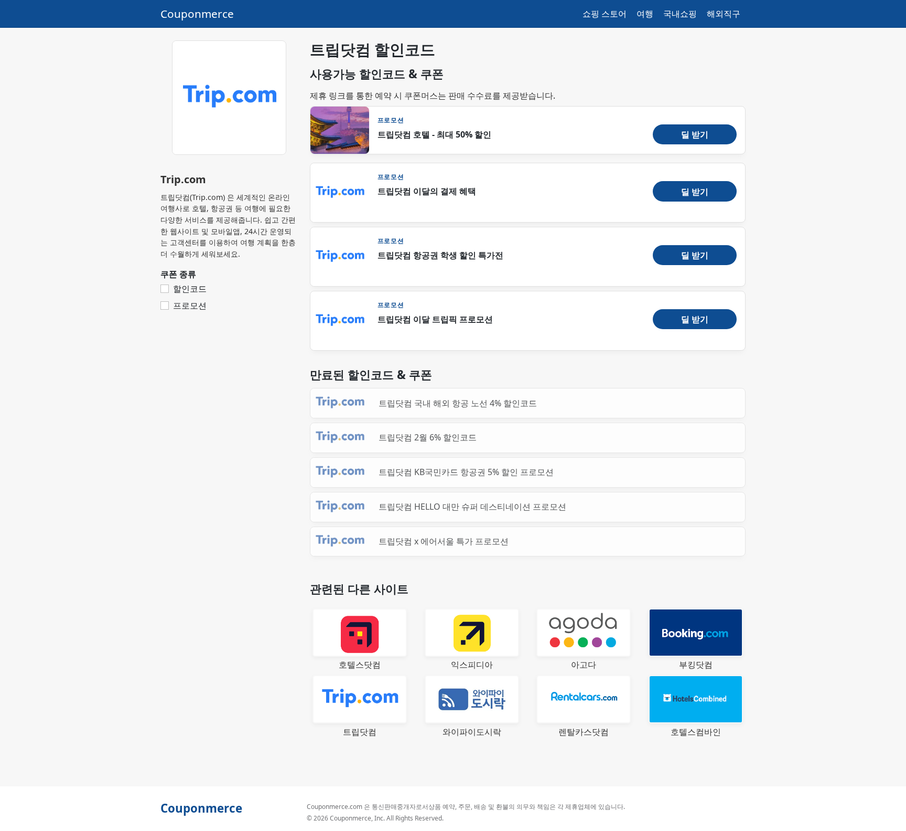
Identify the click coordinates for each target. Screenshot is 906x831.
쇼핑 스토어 (605, 13)
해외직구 (723, 13)
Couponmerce (197, 13)
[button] (695, 134)
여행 (645, 13)
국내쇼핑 (680, 13)
